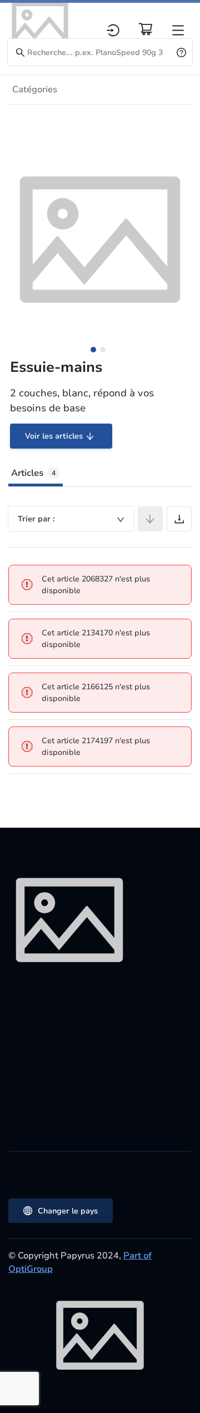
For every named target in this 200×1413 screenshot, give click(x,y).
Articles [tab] (33, 473)
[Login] (113, 30)
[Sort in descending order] (150, 518)
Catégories (34, 89)
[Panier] (145, 29)
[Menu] (178, 30)
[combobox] (71, 518)
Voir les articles (54, 436)
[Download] (179, 518)
